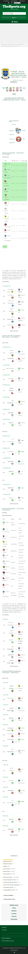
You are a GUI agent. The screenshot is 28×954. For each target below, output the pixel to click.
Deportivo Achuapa (10, 368)
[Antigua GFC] (3, 88)
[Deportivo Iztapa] (10, 90)
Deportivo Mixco (10, 325)
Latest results (22, 1)
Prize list (14, 916)
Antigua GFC (11, 422)
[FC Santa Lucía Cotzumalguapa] (20, 90)
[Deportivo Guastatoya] (7, 90)
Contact (4, 930)
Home (5, 44)
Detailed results (14, 905)
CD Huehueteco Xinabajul (6, 219)
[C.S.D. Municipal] (10, 88)
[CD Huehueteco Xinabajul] (13, 88)
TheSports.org (14, 6)
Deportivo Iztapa (7, 226)
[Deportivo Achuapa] (24, 88)
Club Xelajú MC (11, 295)
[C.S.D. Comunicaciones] (7, 88)
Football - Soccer (11, 44)
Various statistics (8, 895)
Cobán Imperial (11, 412)
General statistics (8, 859)
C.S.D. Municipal (10, 358)
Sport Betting (6, 1)
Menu (16, 22)
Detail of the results (14, 330)
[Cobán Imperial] (20, 88)
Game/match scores (9, 899)
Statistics (14, 911)
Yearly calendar (14, 1)
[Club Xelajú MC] (17, 88)
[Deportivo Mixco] (17, 90)
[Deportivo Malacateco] (13, 90)
